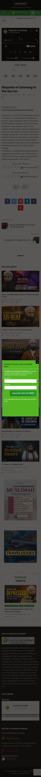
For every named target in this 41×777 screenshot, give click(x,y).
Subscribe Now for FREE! (23, 393)
